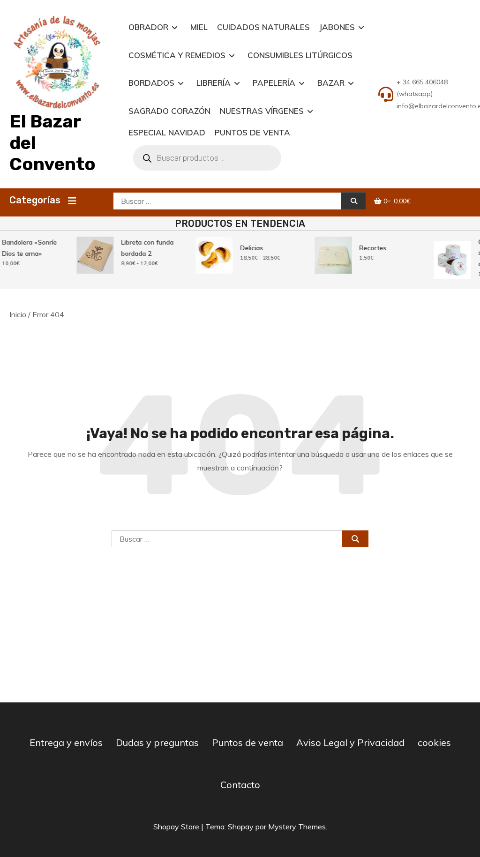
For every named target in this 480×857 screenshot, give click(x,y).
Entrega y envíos (66, 742)
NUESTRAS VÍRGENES (262, 111)
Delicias (249, 248)
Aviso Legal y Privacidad (350, 742)
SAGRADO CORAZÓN (169, 111)
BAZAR (331, 83)
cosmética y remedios (176, 55)
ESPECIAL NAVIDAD (166, 132)
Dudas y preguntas (157, 742)
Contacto (240, 784)
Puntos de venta (247, 742)
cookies (434, 742)
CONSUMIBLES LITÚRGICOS (300, 55)
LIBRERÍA (213, 83)
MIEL (199, 27)
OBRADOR (148, 27)
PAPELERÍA (274, 83)
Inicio (17, 314)
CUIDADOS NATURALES (263, 27)
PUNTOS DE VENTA (252, 132)
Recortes (370, 248)
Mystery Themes (297, 826)
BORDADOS (151, 83)
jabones (337, 27)
